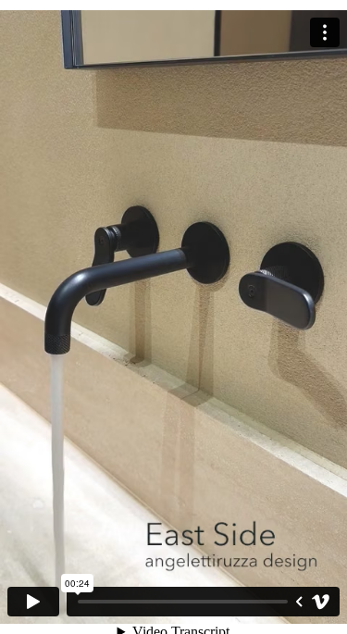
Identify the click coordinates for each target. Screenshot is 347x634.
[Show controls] (299, 601)
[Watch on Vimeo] (321, 601)
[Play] (33, 601)
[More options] (325, 32)
